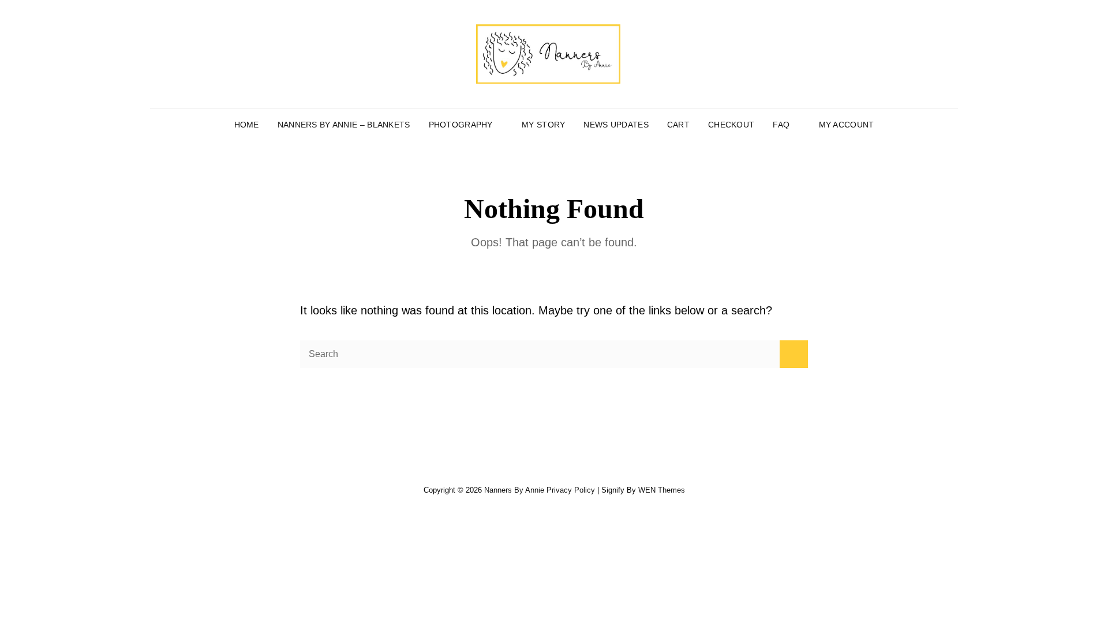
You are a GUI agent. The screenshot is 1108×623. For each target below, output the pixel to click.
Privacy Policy (570, 490)
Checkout (731, 124)
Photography (461, 124)
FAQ (781, 124)
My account (846, 124)
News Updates (615, 124)
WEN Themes (661, 490)
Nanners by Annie (514, 490)
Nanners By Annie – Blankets (344, 124)
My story (543, 124)
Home (246, 124)
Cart (678, 124)
